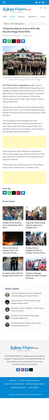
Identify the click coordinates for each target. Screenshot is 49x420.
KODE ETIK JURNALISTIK (14, 384)
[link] (36, 2)
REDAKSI (12, 380)
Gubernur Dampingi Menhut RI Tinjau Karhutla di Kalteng (36, 275)
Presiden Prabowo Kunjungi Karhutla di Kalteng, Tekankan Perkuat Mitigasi (36, 250)
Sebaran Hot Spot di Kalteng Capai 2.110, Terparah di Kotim (10, 250)
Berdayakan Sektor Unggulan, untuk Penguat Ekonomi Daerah (27, 309)
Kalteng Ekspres (24, 394)
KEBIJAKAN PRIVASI (18, 387)
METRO (12, 17)
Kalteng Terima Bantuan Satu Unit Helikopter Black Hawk (13, 225)
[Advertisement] (24, 142)
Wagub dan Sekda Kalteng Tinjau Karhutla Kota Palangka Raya (35, 225)
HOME (5, 17)
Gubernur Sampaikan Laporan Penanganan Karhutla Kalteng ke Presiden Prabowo (26, 294)
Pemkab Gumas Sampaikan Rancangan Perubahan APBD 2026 (25, 317)
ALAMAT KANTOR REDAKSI (28, 380)
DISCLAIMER (33, 387)
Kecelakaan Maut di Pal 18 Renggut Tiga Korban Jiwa (13, 274)
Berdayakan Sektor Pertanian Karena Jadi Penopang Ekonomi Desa (26, 324)
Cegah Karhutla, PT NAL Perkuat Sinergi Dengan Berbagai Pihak (25, 302)
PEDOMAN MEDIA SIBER (35, 384)
